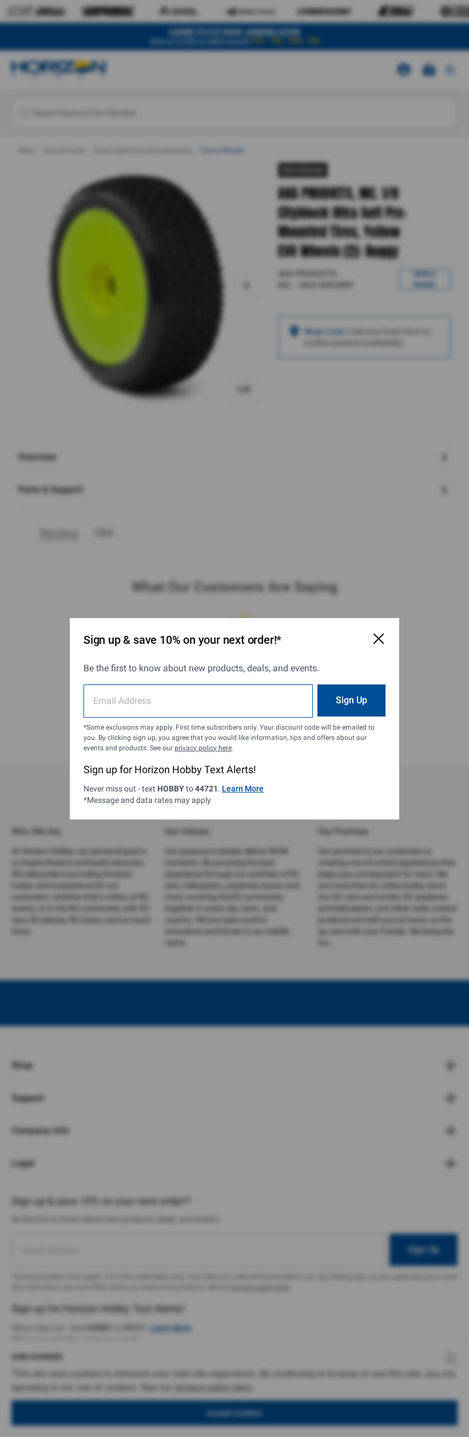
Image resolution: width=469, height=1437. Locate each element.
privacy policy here (203, 748)
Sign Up (351, 700)
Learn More (243, 788)
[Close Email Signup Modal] (378, 639)
